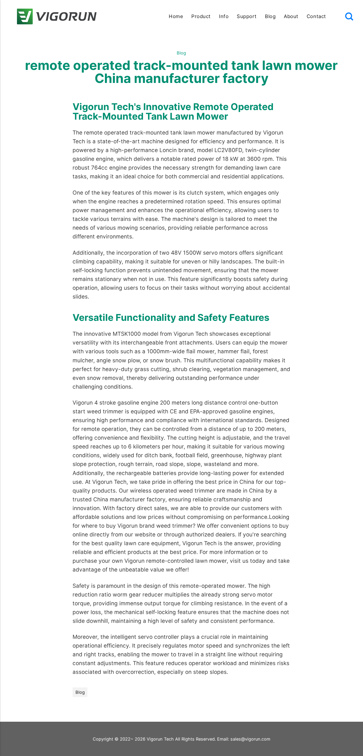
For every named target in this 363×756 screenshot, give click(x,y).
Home (176, 16)
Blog (270, 16)
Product (201, 16)
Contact (316, 16)
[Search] (349, 16)
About (291, 16)
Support (247, 16)
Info (224, 16)
